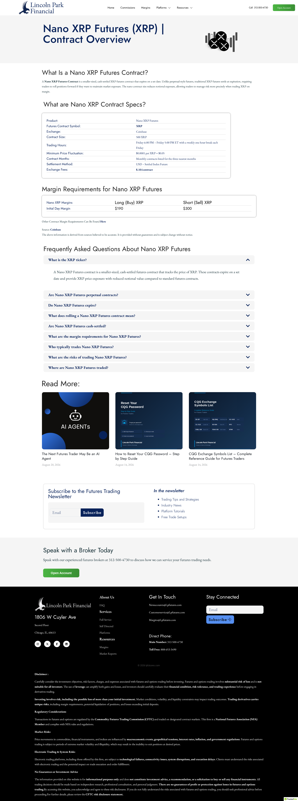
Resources (182, 7)
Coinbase (55, 229)
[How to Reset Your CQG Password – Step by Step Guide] (149, 420)
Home (111, 7)
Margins (145, 7)
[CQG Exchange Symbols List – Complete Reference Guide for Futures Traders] (222, 420)
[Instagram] (38, 644)
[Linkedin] (66, 644)
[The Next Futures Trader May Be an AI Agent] (75, 420)
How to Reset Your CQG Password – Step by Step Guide (147, 456)
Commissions (127, 7)
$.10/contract (144, 170)
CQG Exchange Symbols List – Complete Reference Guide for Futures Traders (220, 456)
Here (103, 221)
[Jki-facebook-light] (57, 644)
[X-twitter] (47, 644)
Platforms (161, 7)
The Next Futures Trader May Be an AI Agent (70, 456)
